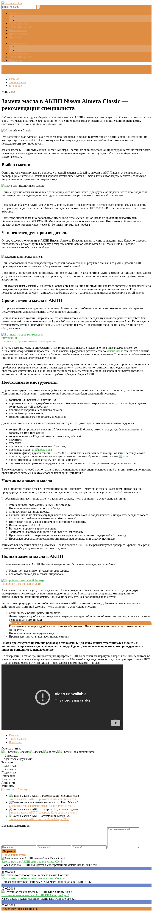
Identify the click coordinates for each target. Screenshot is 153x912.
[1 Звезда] (8, 752)
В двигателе (24, 16)
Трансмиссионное (20, 26)
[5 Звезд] (63, 752)
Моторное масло (19, 23)
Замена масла (17, 13)
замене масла (115, 351)
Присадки (15, 37)
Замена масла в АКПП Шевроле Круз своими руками (43, 812)
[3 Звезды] (36, 752)
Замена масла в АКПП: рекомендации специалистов (42, 799)
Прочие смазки (18, 33)
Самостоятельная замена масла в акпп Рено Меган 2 (42, 805)
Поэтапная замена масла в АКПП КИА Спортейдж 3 (35, 895)
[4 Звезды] (50, 752)
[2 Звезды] (22, 752)
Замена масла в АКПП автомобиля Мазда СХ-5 (39, 819)
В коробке (22, 20)
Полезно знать (18, 30)
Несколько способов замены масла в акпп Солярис (33, 878)
